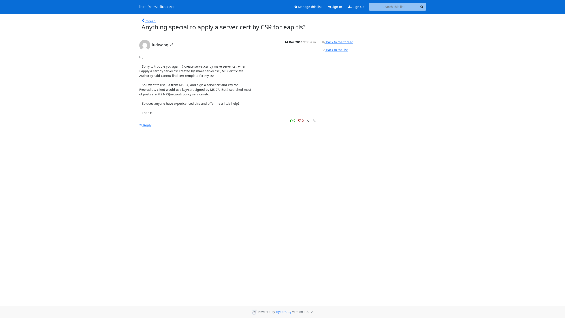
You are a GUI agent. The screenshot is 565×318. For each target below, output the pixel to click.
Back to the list (336, 50)
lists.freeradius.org (156, 6)
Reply (146, 125)
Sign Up (358, 7)
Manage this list (309, 7)
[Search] (422, 7)
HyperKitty (283, 312)
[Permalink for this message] (314, 121)
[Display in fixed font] (308, 121)
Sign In (336, 7)
